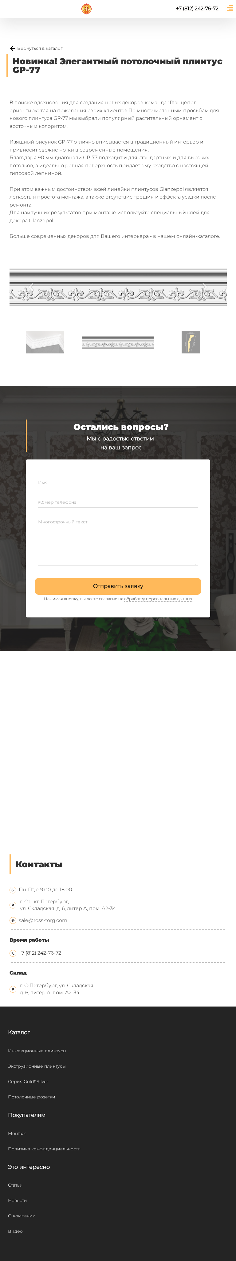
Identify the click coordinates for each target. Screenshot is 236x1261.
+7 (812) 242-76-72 (40, 953)
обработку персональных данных (158, 599)
